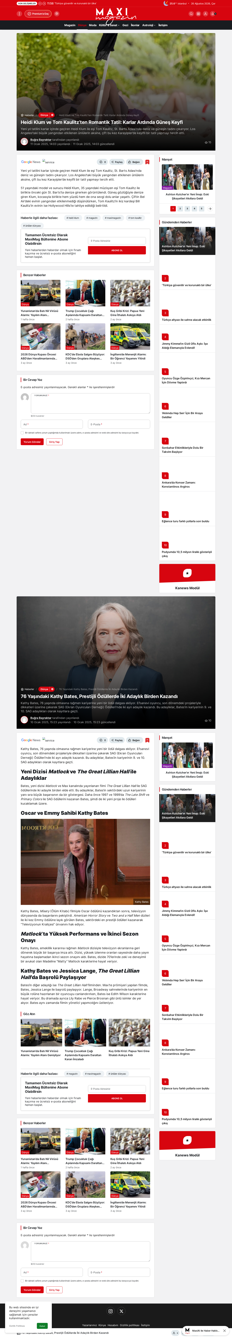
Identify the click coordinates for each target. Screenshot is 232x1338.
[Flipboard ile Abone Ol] (48, 162)
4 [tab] (194, 208)
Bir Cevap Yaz (32, 380)
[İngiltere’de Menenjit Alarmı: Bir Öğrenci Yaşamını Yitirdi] (130, 343)
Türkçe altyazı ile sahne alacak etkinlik (186, 319)
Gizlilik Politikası (17, 1326)
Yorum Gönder (32, 441)
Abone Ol (117, 250)
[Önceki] (40, 3)
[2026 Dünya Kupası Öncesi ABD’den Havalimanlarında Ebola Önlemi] (40, 343)
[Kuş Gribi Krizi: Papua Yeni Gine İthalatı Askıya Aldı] (130, 300)
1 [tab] (173, 208)
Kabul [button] (42, 1326)
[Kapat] (224, 1330)
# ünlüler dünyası (31, 225)
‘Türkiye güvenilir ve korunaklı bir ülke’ (186, 285)
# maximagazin (113, 217)
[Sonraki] (44, 3)
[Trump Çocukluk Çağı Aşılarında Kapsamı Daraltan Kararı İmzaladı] (85, 300)
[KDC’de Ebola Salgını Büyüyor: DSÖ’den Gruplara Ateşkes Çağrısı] (85, 343)
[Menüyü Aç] (19, 13)
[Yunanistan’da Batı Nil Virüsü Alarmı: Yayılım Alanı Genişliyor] (40, 300)
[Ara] (191, 13)
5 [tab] (201, 208)
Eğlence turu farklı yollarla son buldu (185, 521)
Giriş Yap (54, 441)
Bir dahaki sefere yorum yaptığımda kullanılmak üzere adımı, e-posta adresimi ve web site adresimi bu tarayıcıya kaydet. (82, 432)
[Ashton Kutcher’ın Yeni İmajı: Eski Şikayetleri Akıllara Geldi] (187, 183)
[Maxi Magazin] (116, 16)
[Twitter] (121, 1311)
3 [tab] (187, 208)
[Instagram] (110, 1311)
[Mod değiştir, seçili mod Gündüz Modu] (56, 13)
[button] (198, 13)
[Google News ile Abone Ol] (31, 162)
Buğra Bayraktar (40, 139)
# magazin (91, 217)
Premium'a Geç (40, 13)
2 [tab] (180, 208)
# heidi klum (73, 217)
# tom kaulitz (135, 217)
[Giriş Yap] (205, 13)
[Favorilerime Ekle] (147, 162)
